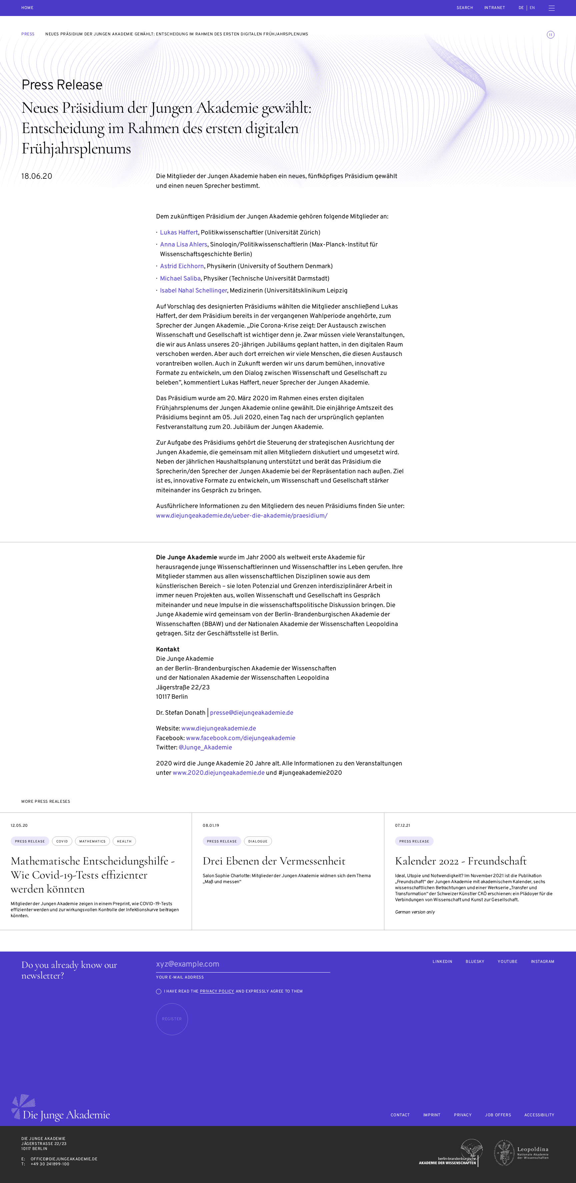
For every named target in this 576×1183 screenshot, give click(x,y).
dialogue (258, 841)
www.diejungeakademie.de (218, 729)
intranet (494, 8)
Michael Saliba (180, 279)
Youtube (507, 962)
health (124, 841)
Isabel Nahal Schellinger (193, 291)
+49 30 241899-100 (50, 1164)
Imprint (432, 1115)
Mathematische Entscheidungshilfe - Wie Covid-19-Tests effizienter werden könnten (93, 875)
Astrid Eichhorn (182, 266)
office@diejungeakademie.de (64, 1159)
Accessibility (539, 1115)
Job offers (498, 1115)
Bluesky (475, 962)
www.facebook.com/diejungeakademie (240, 738)
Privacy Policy (217, 991)
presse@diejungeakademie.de (251, 713)
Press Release (30, 841)
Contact (400, 1115)
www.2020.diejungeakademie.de (219, 773)
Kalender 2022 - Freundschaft (461, 861)
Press (28, 34)
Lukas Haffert (179, 233)
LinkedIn (442, 962)
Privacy (463, 1115)
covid (62, 841)
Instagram (543, 962)
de (521, 8)
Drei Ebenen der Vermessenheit (274, 861)
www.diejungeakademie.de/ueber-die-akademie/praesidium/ (242, 516)
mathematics (92, 841)
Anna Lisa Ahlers (183, 245)
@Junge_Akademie (205, 748)
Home (27, 8)
